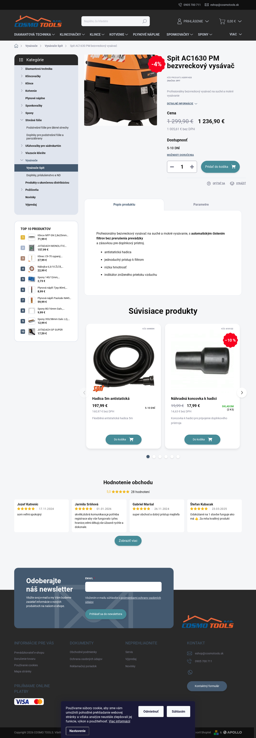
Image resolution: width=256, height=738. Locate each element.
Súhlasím (178, 711)
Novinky (30, 197)
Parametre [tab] (201, 204)
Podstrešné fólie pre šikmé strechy (47, 127)
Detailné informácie (180, 103)
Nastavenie (77, 731)
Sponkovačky (33, 105)
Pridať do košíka (216, 167)
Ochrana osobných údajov (86, 659)
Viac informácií (119, 721)
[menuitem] (35, 35)
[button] (148, 457)
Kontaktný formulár (207, 686)
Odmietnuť (151, 711)
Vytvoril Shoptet (201, 732)
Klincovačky (33, 76)
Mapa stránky (115, 4)
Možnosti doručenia (180, 155)
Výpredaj (31, 204)
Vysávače (31, 160)
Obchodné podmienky (83, 652)
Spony (29, 113)
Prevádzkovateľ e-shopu (29, 4)
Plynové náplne (35, 98)
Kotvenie (31, 90)
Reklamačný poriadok (83, 666)
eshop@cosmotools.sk (209, 653)
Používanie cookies (89, 4)
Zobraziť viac (128, 541)
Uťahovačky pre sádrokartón (43, 145)
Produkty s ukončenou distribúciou (47, 182)
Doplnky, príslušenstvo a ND (43, 175)
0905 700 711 (203, 661)
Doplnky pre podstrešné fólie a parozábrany (45, 136)
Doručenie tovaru (60, 4)
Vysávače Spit (35, 167)
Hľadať (144, 21)
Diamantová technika (38, 68)
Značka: (173, 81)
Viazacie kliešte (35, 153)
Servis (129, 652)
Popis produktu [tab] (124, 204)
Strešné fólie (33, 120)
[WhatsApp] (190, 671)
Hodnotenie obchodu (128, 482)
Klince (29, 83)
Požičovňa (32, 189)
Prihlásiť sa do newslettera (105, 614)
